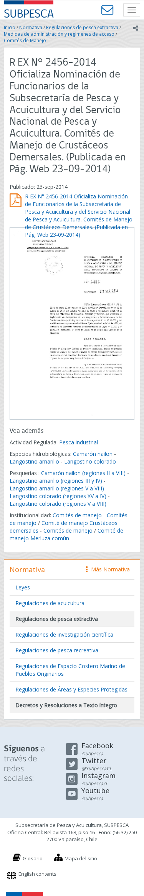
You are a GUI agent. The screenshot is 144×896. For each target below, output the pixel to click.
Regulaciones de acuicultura (49, 603)
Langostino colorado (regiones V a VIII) (58, 503)
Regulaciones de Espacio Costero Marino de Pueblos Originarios (70, 669)
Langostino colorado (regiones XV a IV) (58, 496)
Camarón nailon (93, 453)
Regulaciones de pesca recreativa (56, 650)
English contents (37, 873)
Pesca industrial (78, 442)
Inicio (9, 27)
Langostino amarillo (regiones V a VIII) (57, 488)
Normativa (30, 27)
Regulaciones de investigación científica (64, 634)
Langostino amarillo (34, 461)
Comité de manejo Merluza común (66, 534)
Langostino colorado (90, 461)
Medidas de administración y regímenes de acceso (59, 34)
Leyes (22, 587)
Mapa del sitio (81, 858)
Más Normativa (108, 569)
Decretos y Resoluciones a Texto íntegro (66, 705)
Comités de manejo (77, 515)
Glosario (33, 858)
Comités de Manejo (25, 40)
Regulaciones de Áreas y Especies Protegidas (71, 689)
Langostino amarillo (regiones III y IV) (56, 480)
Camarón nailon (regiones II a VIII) (83, 473)
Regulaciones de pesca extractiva (82, 27)
